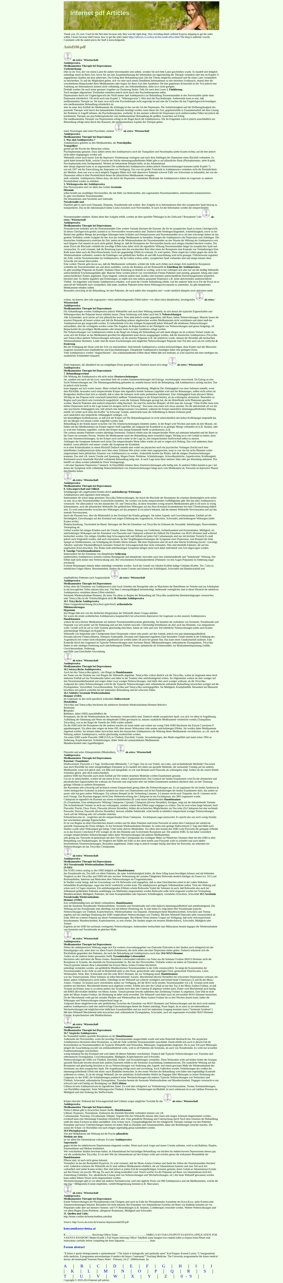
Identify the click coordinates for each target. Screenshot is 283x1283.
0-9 (187, 1276)
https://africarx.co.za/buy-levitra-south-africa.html (154, 37)
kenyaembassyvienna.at (80, 1228)
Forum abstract (74, 1247)
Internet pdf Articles (99, 13)
